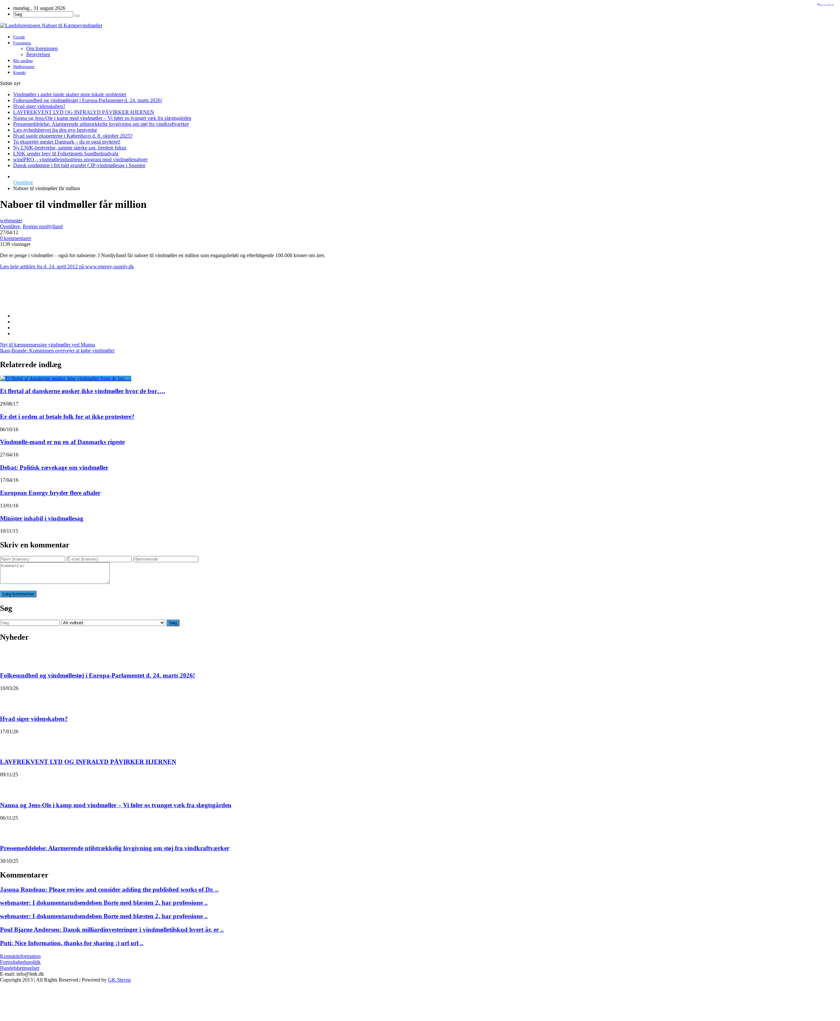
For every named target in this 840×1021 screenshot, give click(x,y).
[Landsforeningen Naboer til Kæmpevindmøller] (420, 26)
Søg (173, 622)
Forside (19, 37)
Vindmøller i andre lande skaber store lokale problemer (69, 94)
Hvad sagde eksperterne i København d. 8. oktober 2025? (73, 136)
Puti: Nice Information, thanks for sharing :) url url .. (71, 943)
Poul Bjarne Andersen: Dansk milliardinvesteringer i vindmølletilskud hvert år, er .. (112, 929)
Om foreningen (42, 48)
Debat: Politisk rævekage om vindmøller (54, 467)
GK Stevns (119, 980)
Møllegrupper (23, 66)
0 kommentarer (15, 238)
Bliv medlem (23, 60)
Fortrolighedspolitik (20, 962)
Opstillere (23, 182)
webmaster (11, 220)
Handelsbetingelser (19, 968)
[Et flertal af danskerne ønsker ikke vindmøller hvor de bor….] (65, 378)
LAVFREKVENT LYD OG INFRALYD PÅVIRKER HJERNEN (83, 112)
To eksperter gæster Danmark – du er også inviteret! (66, 141)
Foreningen (22, 43)
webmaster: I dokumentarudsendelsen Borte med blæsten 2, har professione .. (104, 902)
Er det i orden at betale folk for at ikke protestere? (67, 416)
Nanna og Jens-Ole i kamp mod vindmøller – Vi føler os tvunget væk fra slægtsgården (102, 118)
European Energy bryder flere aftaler (50, 492)
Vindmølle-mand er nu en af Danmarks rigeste (62, 441)
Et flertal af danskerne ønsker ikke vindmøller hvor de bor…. (82, 391)
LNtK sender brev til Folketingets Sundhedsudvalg (65, 153)
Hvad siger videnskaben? (39, 106)
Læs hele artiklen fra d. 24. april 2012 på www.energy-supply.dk (67, 266)
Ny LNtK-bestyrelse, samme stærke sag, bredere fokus (69, 147)
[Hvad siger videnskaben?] (8, 699)
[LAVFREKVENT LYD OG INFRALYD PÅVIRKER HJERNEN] (8, 743)
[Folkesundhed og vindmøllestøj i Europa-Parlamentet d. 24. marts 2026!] (8, 656)
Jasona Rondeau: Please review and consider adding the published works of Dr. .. (109, 889)
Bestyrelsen (38, 54)
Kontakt (19, 72)
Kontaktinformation (20, 956)
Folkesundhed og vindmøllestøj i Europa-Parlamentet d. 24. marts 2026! (87, 100)
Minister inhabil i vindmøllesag (41, 518)
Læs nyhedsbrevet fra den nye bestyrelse (55, 130)
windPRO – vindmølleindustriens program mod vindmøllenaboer (80, 159)
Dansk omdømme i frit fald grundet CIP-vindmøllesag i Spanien (79, 165)
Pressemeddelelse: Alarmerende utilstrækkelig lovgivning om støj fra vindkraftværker (101, 124)
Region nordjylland (43, 226)
